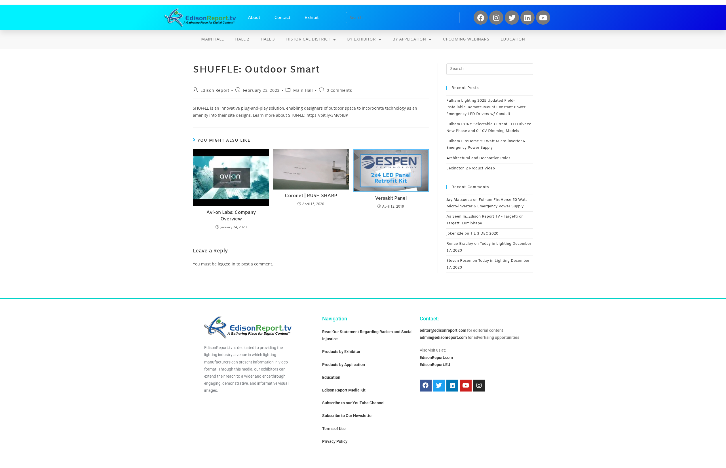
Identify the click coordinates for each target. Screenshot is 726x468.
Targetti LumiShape (464, 223)
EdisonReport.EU (435, 364)
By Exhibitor (361, 39)
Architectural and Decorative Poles (478, 158)
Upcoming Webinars (466, 39)
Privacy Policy (334, 441)
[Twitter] (512, 17)
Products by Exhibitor (341, 351)
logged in (226, 264)
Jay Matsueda (459, 199)
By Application (409, 39)
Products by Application (343, 364)
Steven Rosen (458, 260)
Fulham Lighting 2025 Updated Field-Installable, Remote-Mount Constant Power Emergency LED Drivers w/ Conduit (485, 107)
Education (513, 39)
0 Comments (339, 90)
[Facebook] (481, 17)
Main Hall (212, 39)
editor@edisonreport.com (443, 330)
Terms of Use (334, 428)
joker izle (454, 233)
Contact (282, 17)
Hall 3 (268, 39)
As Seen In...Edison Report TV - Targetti (482, 216)
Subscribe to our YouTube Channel (353, 403)
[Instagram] (496, 17)
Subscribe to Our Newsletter (347, 415)
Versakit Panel (391, 198)
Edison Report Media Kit (344, 390)
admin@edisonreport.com (443, 337)
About (254, 17)
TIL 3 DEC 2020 (484, 233)
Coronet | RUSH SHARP (311, 196)
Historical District (308, 39)
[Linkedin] (527, 17)
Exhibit (312, 17)
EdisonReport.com (436, 357)
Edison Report (215, 90)
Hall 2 (242, 39)
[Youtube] (543, 17)
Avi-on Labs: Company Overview (231, 216)
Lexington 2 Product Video (470, 168)
